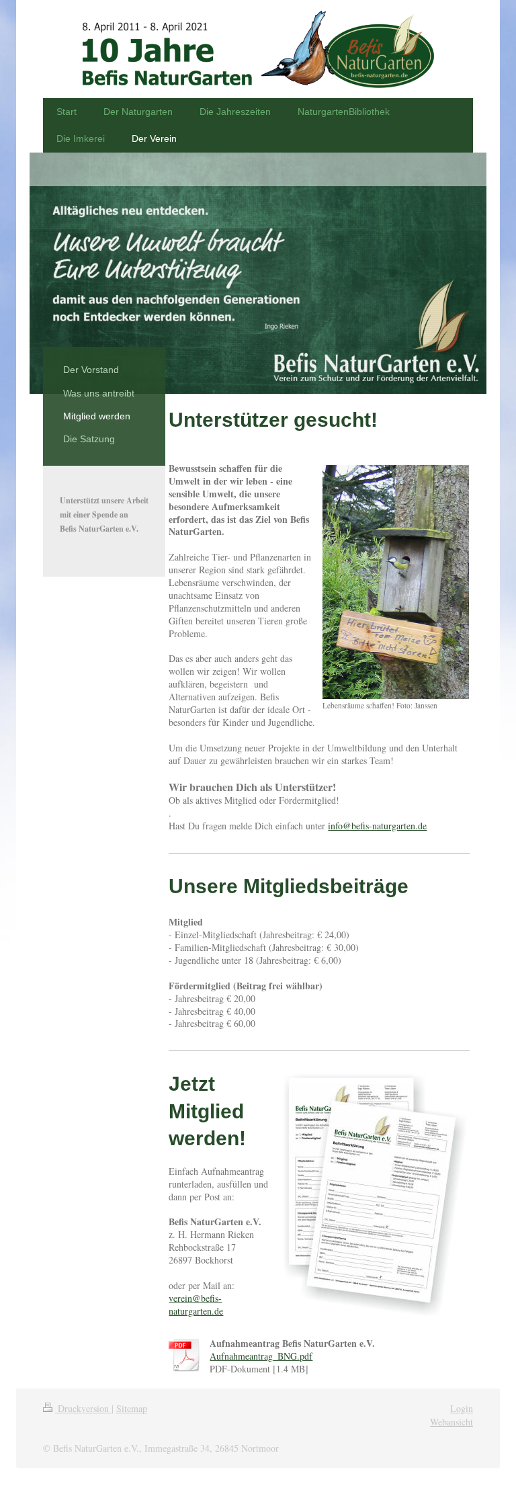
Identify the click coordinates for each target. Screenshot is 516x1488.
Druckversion (83, 1408)
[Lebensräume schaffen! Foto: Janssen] (395, 582)
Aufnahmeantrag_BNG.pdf (261, 1356)
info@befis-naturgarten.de (377, 825)
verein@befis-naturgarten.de (196, 1304)
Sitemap (131, 1408)
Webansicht (451, 1421)
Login (461, 1408)
